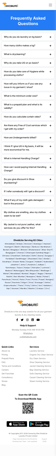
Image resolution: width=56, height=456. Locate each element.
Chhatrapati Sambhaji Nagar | (38, 253)
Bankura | (36, 247)
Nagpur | (41, 274)
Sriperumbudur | (10, 285)
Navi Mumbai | (20, 276)
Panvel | (15, 279)
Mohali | (6, 274)
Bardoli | (6, 250)
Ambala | (20, 244)
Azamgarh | (9, 247)
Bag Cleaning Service (39, 370)
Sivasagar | (39, 282)
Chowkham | (16, 256)
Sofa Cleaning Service (39, 373)
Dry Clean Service (38, 358)
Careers (5, 370)
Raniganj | (50, 279)
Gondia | (46, 259)
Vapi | (8, 288)
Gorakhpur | (7, 262)
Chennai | (21, 253)
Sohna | (48, 282)
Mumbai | (25, 274)
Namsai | (49, 274)
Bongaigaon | (11, 253)
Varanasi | (15, 288)
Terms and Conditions (11, 366)
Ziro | (47, 288)
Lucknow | (46, 268)
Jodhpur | (42, 265)
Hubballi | (39, 262)
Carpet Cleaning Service (40, 377)
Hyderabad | (48, 262)
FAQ (3, 362)
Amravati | (28, 244)
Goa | (40, 259)
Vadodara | (47, 285)
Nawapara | (31, 276)
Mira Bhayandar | (33, 271)
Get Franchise (8, 373)
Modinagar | (46, 271)
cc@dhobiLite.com (28, 337)
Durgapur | (49, 256)
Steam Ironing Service (39, 381)
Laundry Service (37, 351)
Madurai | (9, 271)
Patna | (23, 279)
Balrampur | (27, 247)
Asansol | (47, 244)
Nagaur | (33, 274)
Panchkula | (7, 279)
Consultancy (7, 377)
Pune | (28, 279)
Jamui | (24, 265)
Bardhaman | (46, 247)
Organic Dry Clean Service (41, 354)
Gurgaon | (30, 262)
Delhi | (34, 256)
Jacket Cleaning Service (40, 366)
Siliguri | (24, 282)
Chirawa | (6, 256)
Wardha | (24, 288)
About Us (6, 351)
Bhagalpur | (15, 250)
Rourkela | (16, 282)
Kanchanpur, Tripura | (15, 268)
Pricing (5, 354)
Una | (40, 285)
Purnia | (35, 279)
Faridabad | (10, 259)
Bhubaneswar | (35, 250)
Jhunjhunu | (32, 265)
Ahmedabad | (10, 244)
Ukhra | (35, 285)
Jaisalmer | (15, 265)
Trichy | (28, 285)
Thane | (21, 285)
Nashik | (9, 276)
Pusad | (42, 279)
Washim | (32, 288)
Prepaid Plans (8, 358)
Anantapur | (38, 244)
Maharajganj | (19, 271)
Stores (4, 381)
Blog (4, 385)
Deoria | (41, 256)
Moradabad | (15, 274)
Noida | (40, 276)
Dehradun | (26, 256)
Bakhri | (18, 247)
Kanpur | (27, 268)
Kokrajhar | (36, 268)
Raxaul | (8, 282)
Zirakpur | (40, 288)
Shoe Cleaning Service (40, 362)
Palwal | (46, 276)
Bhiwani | (25, 250)
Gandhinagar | (21, 259)
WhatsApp (28, 333)
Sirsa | (31, 282)
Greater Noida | (19, 262)
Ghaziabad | (33, 259)
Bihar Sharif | (47, 250)
